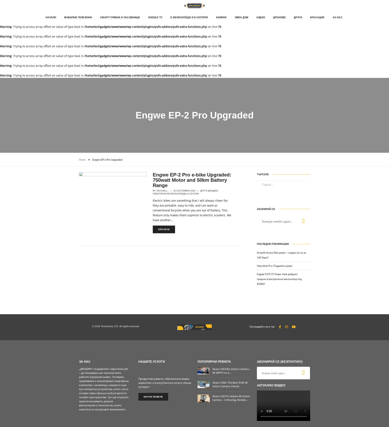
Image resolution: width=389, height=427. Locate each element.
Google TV (155, 17)
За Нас (337, 17)
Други (298, 17)
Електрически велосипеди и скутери (176, 194)
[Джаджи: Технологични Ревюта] (194, 5)
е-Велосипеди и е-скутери (189, 17)
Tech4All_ (162, 190)
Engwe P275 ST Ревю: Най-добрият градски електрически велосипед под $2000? (279, 279)
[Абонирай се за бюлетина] (303, 221)
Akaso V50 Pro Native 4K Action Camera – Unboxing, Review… (231, 398)
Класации (317, 17)
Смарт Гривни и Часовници (120, 17)
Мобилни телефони (78, 17)
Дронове (279, 17)
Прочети (164, 229)
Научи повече (153, 397)
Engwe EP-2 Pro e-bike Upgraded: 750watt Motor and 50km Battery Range (192, 180)
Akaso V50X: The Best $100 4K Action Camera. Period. (230, 384)
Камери (221, 17)
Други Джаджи (209, 190)
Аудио (260, 17)
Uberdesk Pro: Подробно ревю (274, 266)
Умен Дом (241, 17)
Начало (51, 17)
